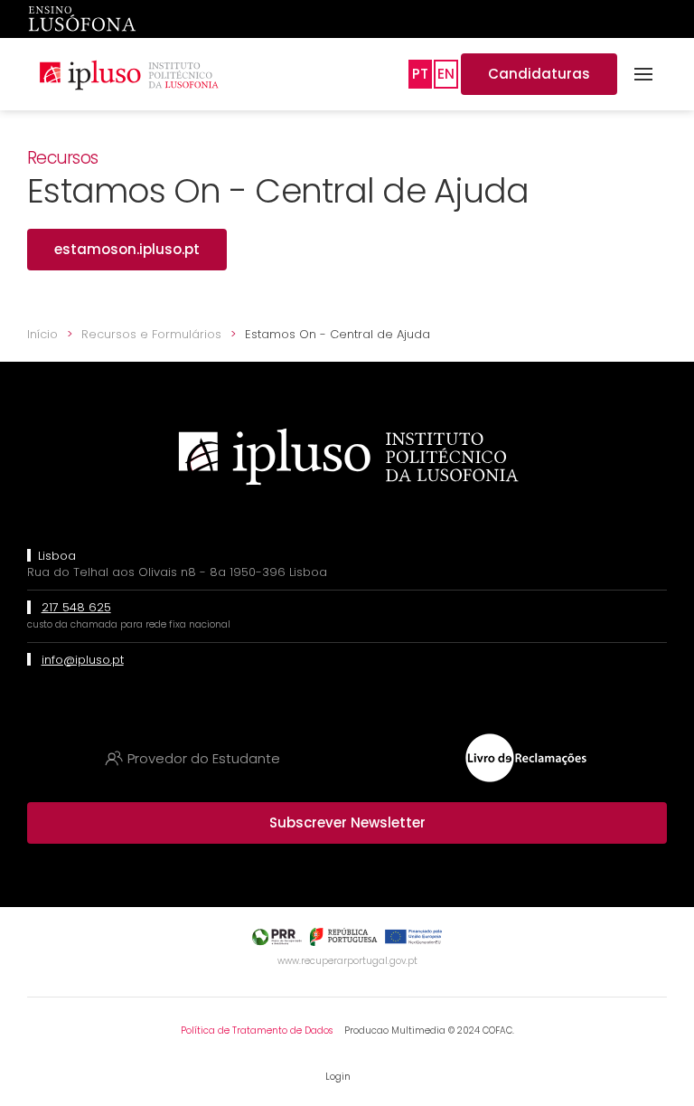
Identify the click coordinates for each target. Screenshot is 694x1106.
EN (446, 73)
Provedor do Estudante (203, 758)
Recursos (62, 158)
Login (338, 1076)
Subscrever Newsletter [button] (347, 822)
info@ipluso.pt (83, 659)
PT (420, 73)
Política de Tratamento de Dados (257, 1030)
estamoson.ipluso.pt (127, 249)
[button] (643, 74)
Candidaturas (539, 73)
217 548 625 (76, 607)
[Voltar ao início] (128, 74)
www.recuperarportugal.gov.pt (347, 961)
